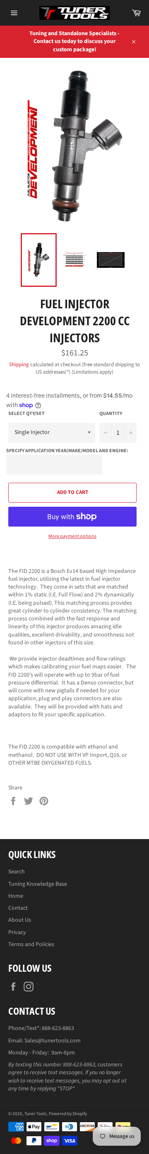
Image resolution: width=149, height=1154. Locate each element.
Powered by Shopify (68, 1114)
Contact (18, 908)
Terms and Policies (31, 944)
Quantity (110, 413)
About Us (19, 920)
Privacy (17, 932)
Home (15, 896)
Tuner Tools (35, 1114)
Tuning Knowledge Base (37, 884)
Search (16, 872)
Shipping (19, 364)
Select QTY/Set (26, 413)
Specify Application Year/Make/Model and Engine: (67, 450)
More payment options (72, 536)
